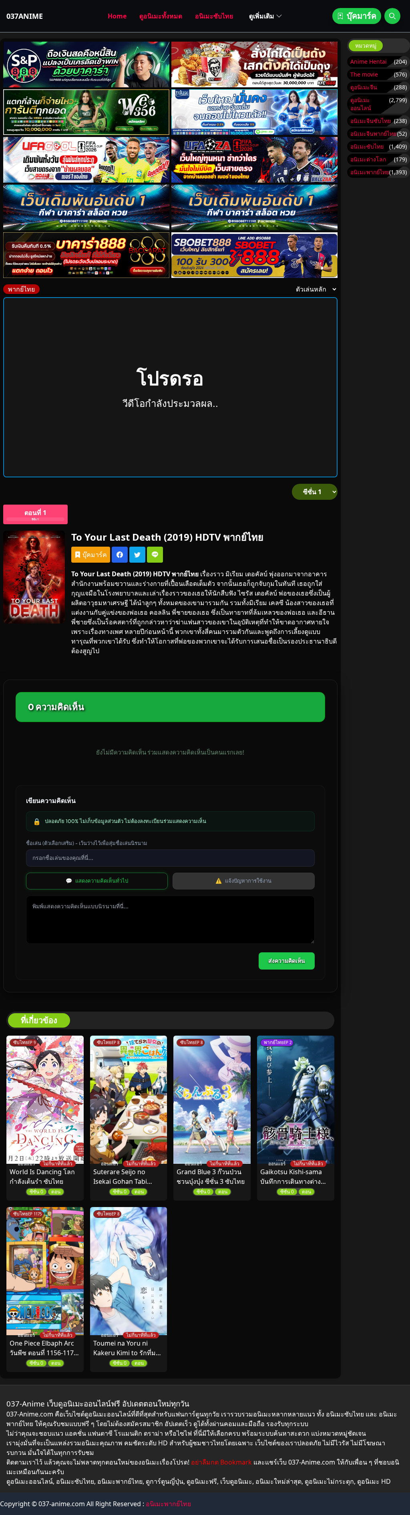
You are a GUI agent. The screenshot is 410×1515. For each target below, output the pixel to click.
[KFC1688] (254, 64)
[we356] (86, 112)
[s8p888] (86, 64)
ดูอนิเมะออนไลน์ (360, 104)
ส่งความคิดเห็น (286, 960)
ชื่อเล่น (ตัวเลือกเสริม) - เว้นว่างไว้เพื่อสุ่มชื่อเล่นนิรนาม (86, 843)
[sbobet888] (254, 255)
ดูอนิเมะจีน (363, 87)
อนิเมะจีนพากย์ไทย (373, 133)
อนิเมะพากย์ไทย (369, 172)
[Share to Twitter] (137, 555)
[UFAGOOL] (86, 160)
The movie (364, 74)
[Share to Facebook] (120, 555)
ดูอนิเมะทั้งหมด (160, 16)
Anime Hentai (368, 61)
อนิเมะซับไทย (214, 16)
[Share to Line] (155, 555)
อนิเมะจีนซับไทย (370, 121)
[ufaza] (254, 160)
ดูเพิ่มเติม (261, 16)
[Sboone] (86, 207)
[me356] (254, 112)
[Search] (392, 16)
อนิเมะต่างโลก (368, 159)
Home (117, 16)
